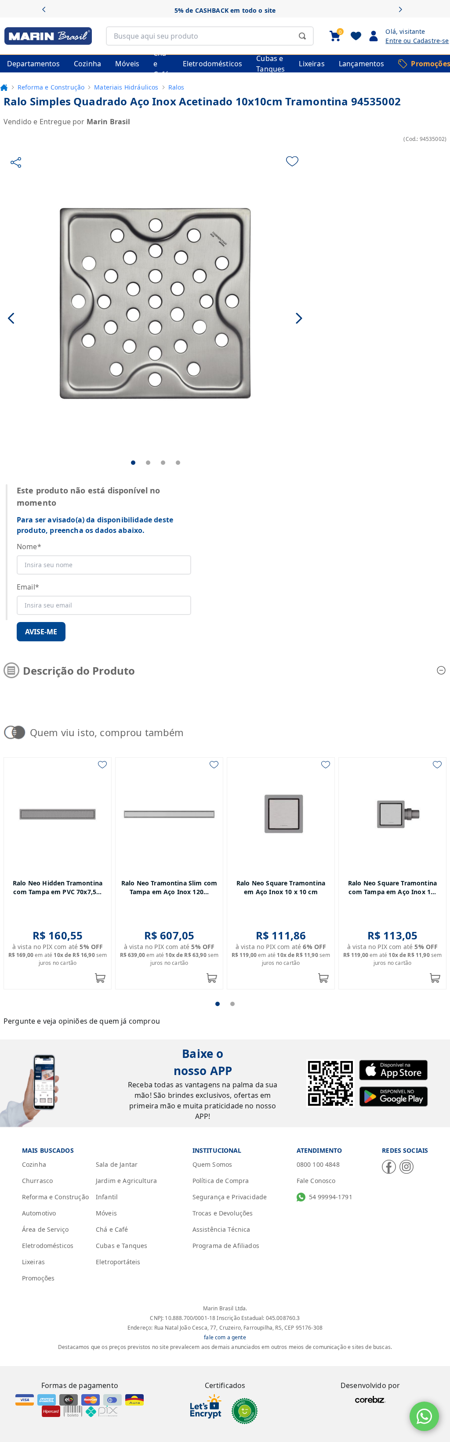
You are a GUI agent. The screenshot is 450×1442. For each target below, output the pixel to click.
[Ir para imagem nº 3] (163, 462)
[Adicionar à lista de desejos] (292, 161)
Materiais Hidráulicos (126, 87)
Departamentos (33, 63)
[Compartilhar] (16, 162)
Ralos (176, 87)
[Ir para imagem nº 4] (178, 462)
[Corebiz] (370, 1399)
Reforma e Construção (51, 87)
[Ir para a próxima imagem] (299, 318)
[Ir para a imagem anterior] (11, 318)
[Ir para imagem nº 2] (148, 462)
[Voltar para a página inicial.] (4, 87)
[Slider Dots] (217, 1004)
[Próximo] (403, 10)
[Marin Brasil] (46, 36)
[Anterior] (47, 10)
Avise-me (41, 631)
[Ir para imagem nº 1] (133, 462)
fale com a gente (225, 1337)
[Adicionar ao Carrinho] (100, 978)
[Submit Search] (302, 36)
